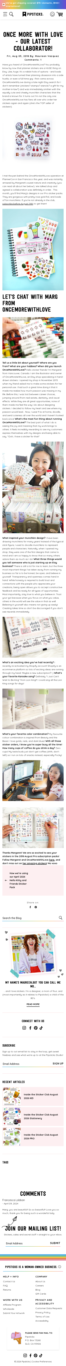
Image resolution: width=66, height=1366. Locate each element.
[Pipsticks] (33, 13)
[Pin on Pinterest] (36, 907)
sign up (58, 1063)
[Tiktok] (41, 1028)
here (51, 859)
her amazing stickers (35, 863)
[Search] (61, 917)
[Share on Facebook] (30, 907)
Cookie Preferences (42, 1361)
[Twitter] (35, 1028)
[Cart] (60, 14)
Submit (55, 1243)
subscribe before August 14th (17, 203)
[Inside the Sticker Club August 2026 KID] (12, 1096)
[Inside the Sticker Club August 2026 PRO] (12, 1137)
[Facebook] (30, 1028)
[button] (5, 14)
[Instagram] (24, 1028)
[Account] (52, 14)
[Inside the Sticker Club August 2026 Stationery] (12, 1116)
